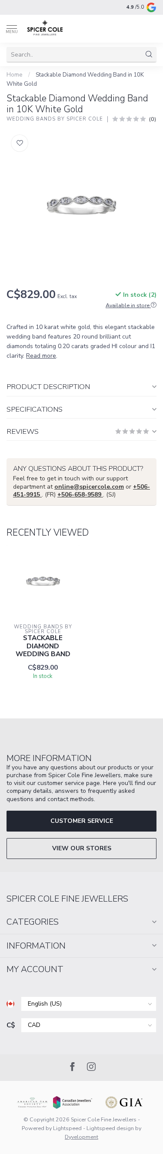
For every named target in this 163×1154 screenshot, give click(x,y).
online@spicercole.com (89, 487)
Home (15, 75)
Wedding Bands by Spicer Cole (55, 119)
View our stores (81, 848)
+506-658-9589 (80, 494)
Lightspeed (67, 1128)
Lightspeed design (110, 1128)
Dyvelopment (81, 1137)
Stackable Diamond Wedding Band (43, 646)
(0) (152, 119)
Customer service (81, 821)
